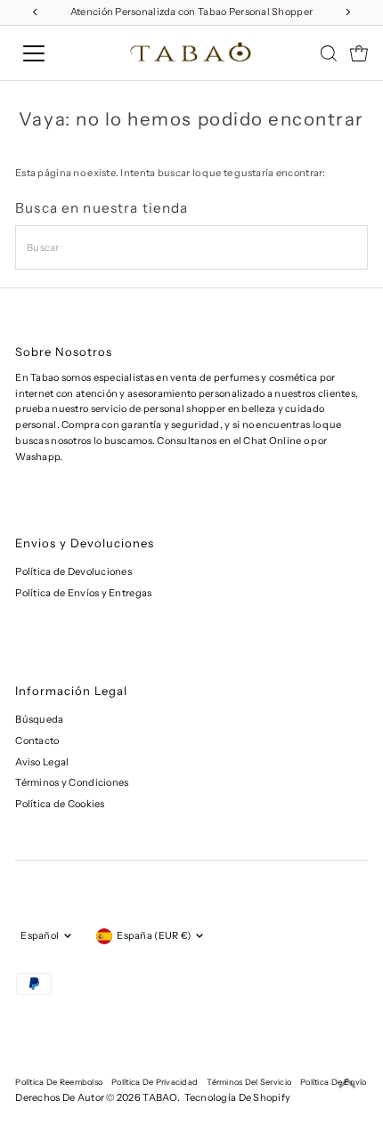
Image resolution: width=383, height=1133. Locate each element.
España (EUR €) (154, 935)
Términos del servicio (249, 1082)
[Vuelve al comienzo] (347, 1084)
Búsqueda (39, 719)
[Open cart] (359, 53)
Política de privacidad (154, 1082)
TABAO (159, 1097)
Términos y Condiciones (71, 782)
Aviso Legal (42, 762)
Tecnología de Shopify (237, 1097)
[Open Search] (329, 53)
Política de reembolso (58, 1082)
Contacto (37, 740)
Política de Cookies (59, 803)
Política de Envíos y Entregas (83, 593)
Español (39, 935)
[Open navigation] (53, 53)
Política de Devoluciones (73, 571)
